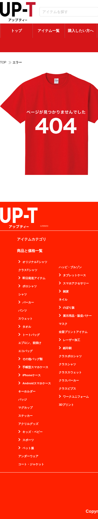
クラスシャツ (67, 364)
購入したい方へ (81, 30)
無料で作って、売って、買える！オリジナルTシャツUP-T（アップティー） (18, 12)
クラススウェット (70, 372)
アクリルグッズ (28, 423)
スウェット (25, 318)
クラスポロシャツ (70, 356)
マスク (63, 323)
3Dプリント (66, 404)
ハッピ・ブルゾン (70, 267)
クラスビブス (67, 388)
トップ (16, 30)
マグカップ (25, 407)
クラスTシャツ (27, 270)
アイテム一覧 (49, 30)
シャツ (22, 294)
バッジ (22, 399)
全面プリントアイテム (73, 332)
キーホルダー (27, 391)
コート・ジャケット (31, 464)
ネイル (63, 299)
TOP (3, 62)
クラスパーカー (69, 380)
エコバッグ (25, 351)
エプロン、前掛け (29, 342)
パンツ (22, 310)
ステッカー (25, 415)
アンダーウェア (28, 456)
